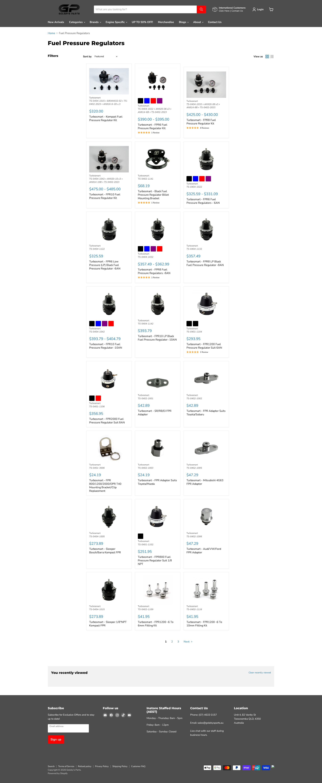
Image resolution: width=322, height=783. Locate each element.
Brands (94, 22)
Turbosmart (95, 97)
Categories (76, 22)
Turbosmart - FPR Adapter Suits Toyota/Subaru (206, 412)
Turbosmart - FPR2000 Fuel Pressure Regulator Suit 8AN (107, 420)
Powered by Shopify (58, 773)
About (197, 22)
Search (51, 766)
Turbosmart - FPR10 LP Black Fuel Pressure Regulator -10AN (157, 338)
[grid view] (267, 56)
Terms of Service (66, 766)
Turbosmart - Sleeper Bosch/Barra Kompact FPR (105, 550)
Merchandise (166, 22)
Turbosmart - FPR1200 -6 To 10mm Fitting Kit (204, 623)
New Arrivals (56, 22)
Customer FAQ (138, 766)
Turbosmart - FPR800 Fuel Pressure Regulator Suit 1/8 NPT (155, 560)
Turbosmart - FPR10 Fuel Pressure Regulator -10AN (105, 346)
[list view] (272, 56)
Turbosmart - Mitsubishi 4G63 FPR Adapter (204, 482)
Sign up (55, 739)
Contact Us (215, 22)
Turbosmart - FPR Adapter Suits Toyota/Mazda (157, 482)
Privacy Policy (102, 766)
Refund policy (84, 766)
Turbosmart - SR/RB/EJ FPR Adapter (154, 412)
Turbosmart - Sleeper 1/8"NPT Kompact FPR (108, 623)
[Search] (201, 9)
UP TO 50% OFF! (142, 22)
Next (187, 642)
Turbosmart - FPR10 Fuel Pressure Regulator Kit (104, 196)
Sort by (87, 56)
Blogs (183, 22)
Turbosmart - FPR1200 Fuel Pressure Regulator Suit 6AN (204, 346)
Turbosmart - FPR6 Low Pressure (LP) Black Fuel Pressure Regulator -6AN (104, 265)
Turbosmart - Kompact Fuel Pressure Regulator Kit (105, 118)
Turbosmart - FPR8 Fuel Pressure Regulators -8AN (154, 271)
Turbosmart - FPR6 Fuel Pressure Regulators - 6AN (203, 201)
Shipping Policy (119, 766)
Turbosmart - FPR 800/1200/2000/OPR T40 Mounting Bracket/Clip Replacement (105, 486)
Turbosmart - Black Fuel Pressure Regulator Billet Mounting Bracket (153, 194)
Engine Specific (115, 22)
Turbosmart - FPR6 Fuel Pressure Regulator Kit (152, 126)
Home (51, 33)
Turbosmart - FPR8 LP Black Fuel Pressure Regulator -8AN (205, 263)
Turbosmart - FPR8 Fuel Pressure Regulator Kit (201, 121)
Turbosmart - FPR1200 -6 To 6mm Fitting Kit (155, 623)
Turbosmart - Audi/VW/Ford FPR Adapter (203, 550)
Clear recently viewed (260, 672)
